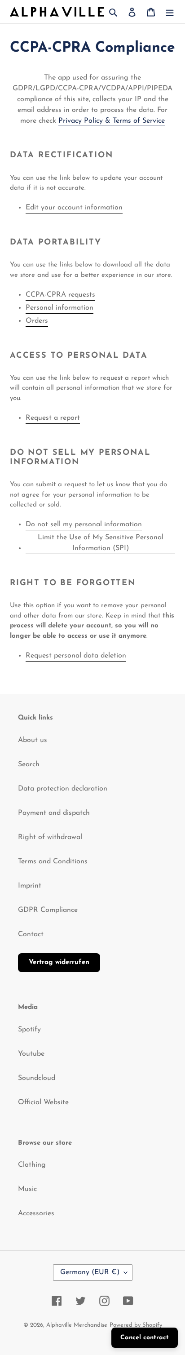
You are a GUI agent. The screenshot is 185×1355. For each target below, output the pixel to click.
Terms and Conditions (53, 861)
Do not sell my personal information (84, 524)
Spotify (29, 1029)
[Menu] (169, 12)
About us (32, 740)
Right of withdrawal (50, 837)
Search (29, 764)
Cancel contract (144, 1337)
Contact (31, 934)
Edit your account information (74, 207)
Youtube (31, 1053)
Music (27, 1189)
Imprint (29, 885)
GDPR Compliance (48, 910)
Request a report (53, 418)
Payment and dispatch (54, 813)
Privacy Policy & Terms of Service (111, 120)
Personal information (59, 307)
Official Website (43, 1102)
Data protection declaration (62, 788)
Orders (37, 320)
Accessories (36, 1213)
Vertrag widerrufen (59, 962)
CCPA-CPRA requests (60, 294)
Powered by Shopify (136, 1325)
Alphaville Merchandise (76, 1325)
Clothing (32, 1164)
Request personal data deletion (76, 655)
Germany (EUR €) (89, 1272)
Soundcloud (36, 1078)
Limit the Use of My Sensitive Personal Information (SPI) (100, 543)
